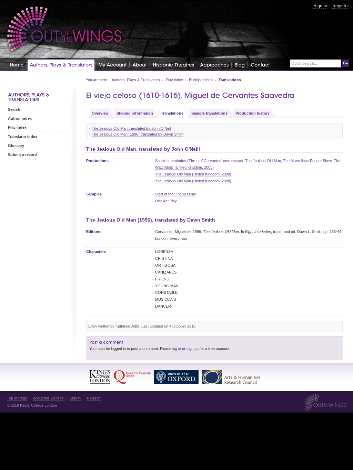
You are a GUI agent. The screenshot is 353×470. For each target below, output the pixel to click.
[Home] (17, 64)
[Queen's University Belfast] (132, 377)
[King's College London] (99, 377)
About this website (48, 398)
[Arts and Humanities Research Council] (231, 377)
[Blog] (240, 64)
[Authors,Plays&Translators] (61, 65)
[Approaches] (214, 64)
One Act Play (166, 201)
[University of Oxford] (176, 377)
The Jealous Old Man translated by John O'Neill (131, 128)
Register (340, 5)
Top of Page (17, 398)
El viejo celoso (201, 80)
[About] (140, 64)
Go (345, 63)
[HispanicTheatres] (173, 64)
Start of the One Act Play (175, 194)
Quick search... (304, 63)
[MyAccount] (112, 64)
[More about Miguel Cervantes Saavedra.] (239, 95)
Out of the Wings (64, 29)
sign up (192, 348)
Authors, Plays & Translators (136, 80)
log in (176, 348)
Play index (174, 80)
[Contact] (260, 64)
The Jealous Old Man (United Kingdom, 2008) (193, 174)
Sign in (320, 5)
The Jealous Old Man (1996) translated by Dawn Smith (137, 134)
